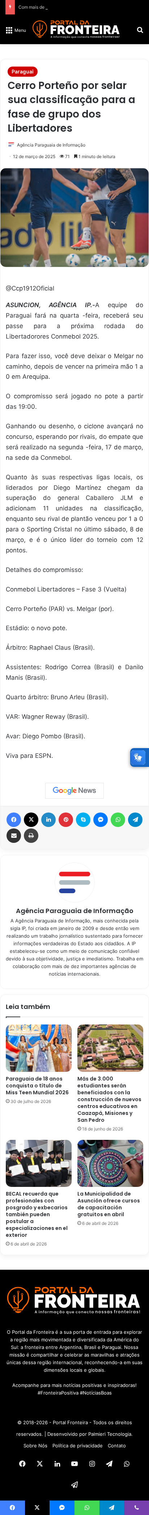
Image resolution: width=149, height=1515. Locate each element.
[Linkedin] (48, 819)
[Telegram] (135, 819)
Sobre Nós (35, 1445)
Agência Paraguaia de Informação (51, 145)
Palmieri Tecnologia (109, 1434)
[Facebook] (14, 819)
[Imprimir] (31, 835)
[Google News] (74, 791)
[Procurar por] (140, 32)
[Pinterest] (66, 819)
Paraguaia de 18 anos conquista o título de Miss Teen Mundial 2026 (37, 1085)
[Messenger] (100, 819)
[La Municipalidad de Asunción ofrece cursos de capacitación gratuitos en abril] (110, 1163)
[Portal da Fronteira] (76, 29)
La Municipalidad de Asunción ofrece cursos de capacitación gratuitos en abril (108, 1204)
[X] (31, 819)
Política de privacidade (77, 1445)
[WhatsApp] (118, 819)
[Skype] (83, 819)
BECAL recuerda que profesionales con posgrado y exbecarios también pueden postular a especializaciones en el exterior (37, 1214)
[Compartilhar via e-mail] (14, 835)
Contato (117, 1445)
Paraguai (23, 71)
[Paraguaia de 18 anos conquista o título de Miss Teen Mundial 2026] (39, 1048)
